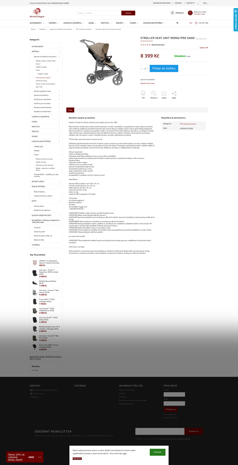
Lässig (34, 122)
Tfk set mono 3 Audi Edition (45, 84)
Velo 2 (38, 64)
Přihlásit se (170, 409)
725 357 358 (38, 394)
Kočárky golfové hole (42, 91)
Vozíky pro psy (41, 162)
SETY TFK (39, 87)
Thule (38, 70)
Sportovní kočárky (41, 95)
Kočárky (35, 51)
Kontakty (190, 3)
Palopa (37, 150)
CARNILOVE (38, 146)
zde (124, 453)
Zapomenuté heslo (170, 417)
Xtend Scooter (39, 232)
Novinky (178, 3)
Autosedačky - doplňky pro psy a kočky (46, 175)
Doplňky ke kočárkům (42, 111)
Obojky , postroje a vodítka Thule (45, 169)
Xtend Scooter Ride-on (43, 236)
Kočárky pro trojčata (42, 103)
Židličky (35, 131)
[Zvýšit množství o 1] (148, 69)
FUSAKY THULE (43, 74)
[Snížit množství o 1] (142, 69)
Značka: (204, 48)
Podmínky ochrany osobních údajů (133, 400)
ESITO (34, 201)
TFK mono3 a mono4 (43, 78)
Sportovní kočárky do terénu (45, 56)
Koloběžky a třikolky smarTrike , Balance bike (46, 221)
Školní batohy (39, 192)
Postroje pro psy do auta (44, 165)
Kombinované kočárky (42, 107)
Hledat (128, 13)
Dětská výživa (38, 181)
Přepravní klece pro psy (44, 159)
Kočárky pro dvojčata (42, 99)
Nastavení (77, 459)
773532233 (34, 397)
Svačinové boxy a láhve (43, 196)
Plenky (35, 136)
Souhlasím (158, 452)
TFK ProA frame (41, 81)
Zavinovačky (39, 206)
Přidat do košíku (164, 68)
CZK (205, 3)
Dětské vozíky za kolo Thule (46, 61)
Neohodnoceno (158, 45)
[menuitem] (38, 23)
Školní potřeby (38, 186)
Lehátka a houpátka (40, 117)
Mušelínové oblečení (42, 210)
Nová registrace (170, 414)
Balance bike (39, 240)
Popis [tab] (70, 110)
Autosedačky (37, 46)
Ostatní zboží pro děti (41, 215)
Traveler (37, 227)
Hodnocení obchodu (162, 3)
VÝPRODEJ (36, 245)
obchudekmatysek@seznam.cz (45, 390)
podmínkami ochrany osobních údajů (175, 439)
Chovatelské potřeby (41, 141)
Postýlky (36, 126)
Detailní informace (147, 83)
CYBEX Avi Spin (41, 67)
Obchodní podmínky (127, 404)
